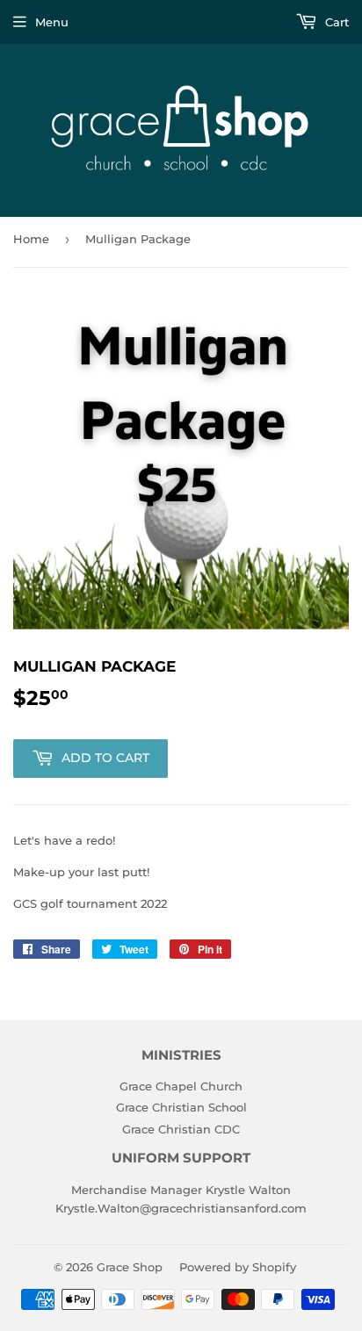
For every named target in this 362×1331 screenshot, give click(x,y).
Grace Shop (130, 1267)
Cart (335, 22)
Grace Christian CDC (181, 1129)
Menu (52, 22)
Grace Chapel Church (181, 1086)
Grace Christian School (181, 1107)
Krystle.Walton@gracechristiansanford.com (181, 1208)
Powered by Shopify (237, 1267)
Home (31, 239)
